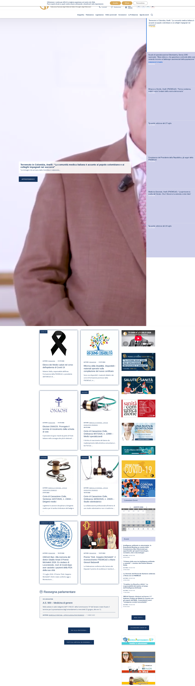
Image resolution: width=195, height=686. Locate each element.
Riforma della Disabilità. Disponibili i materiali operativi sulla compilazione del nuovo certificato (99, 368)
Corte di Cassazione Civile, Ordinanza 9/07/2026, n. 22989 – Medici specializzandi (98, 434)
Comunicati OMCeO (47, 523)
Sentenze (85, 392)
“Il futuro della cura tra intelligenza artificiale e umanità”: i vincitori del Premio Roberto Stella (139, 563)
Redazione (117, 7)
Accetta (115, 3)
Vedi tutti (138, 617)
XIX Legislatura (48, 599)
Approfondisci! (28, 179)
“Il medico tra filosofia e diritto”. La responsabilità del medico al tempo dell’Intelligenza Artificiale (135, 586)
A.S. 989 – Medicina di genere (58, 603)
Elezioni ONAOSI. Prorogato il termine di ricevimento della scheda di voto (58, 429)
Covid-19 (43, 332)
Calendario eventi (138, 628)
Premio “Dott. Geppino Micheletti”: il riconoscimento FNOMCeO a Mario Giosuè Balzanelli (99, 559)
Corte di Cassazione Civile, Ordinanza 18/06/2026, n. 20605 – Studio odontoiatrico (99, 499)
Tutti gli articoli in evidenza (78, 642)
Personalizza (140, 3)
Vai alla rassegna (78, 630)
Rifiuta (127, 3)
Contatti (104, 7)
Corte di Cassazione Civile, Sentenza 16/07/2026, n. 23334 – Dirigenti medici (58, 499)
